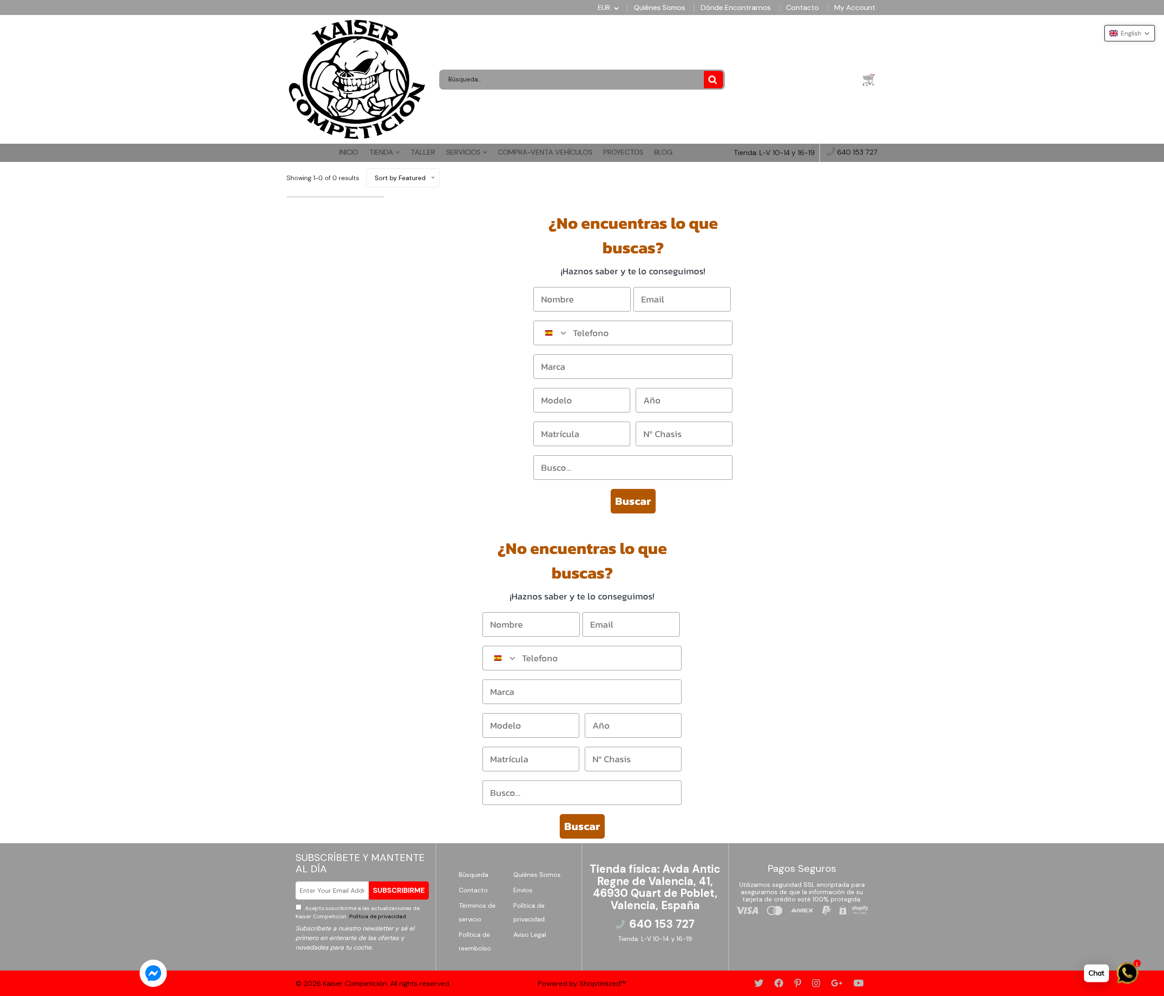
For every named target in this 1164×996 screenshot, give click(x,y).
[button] (1129, 33)
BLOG (663, 152)
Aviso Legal (529, 935)
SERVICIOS (464, 152)
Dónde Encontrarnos (736, 7)
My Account (854, 7)
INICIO (348, 152)
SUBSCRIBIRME (399, 890)
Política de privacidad (377, 916)
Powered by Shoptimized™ (582, 983)
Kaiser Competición (355, 983)
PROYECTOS (623, 152)
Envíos (522, 890)
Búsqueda (473, 874)
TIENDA (382, 152)
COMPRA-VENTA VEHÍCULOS (545, 152)
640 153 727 (856, 152)
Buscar (633, 501)
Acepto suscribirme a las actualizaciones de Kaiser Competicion (358, 912)
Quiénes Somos (659, 7)
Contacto (802, 7)
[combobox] (551, 333)
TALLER (423, 152)
